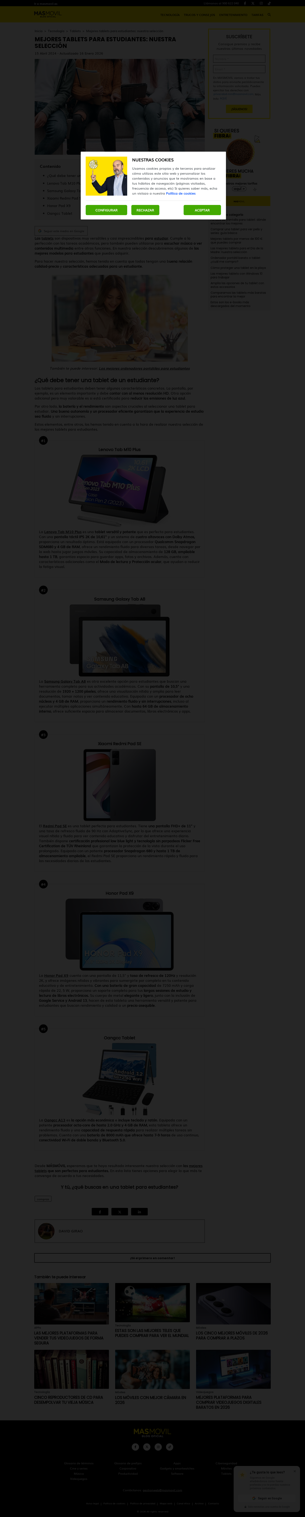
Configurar (106, 209)
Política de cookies (181, 193)
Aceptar (202, 209)
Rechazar (145, 209)
